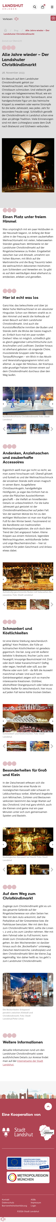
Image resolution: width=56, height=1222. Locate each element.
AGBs (33, 1199)
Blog (16, 30)
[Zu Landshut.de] (17, 1132)
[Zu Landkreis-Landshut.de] (46, 1132)
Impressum (36, 1202)
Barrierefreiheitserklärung (14, 1206)
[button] (53, 18)
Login (33, 1206)
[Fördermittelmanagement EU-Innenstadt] (28, 1163)
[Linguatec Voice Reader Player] (17, 19)
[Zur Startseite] (5, 30)
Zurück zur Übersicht (12, 41)
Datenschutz (8, 1202)
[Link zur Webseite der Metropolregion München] (28, 1177)
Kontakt (5, 1199)
